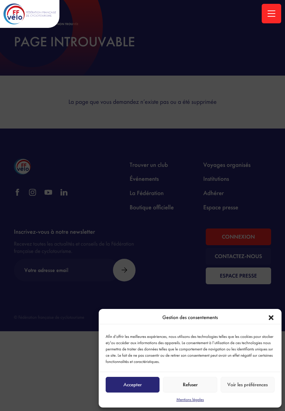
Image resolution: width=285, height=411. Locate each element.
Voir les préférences (247, 384)
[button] (271, 317)
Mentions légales (190, 399)
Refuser (190, 384)
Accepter (132, 384)
